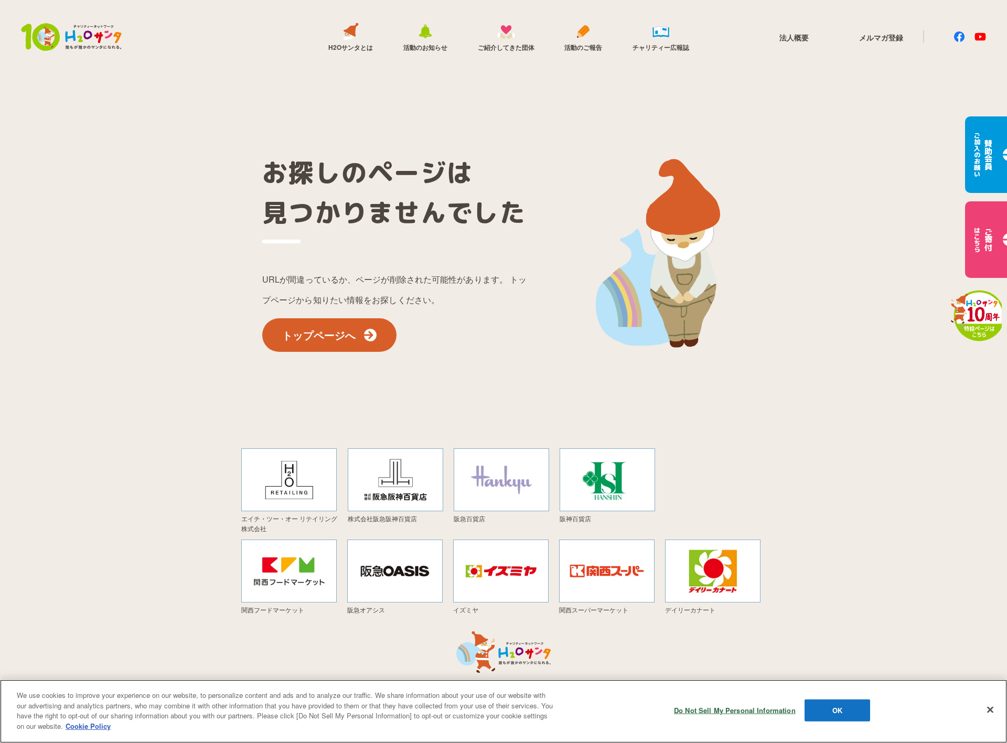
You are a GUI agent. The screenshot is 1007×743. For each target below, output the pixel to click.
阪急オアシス (366, 609)
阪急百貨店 (469, 518)
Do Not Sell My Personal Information (735, 710)
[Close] (990, 710)
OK (837, 710)
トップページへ (319, 334)
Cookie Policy (88, 725)
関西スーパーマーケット (593, 609)
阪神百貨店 (575, 518)
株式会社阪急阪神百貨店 (382, 518)
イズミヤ (465, 609)
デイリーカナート (690, 609)
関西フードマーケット (272, 609)
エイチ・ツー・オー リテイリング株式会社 (289, 523)
